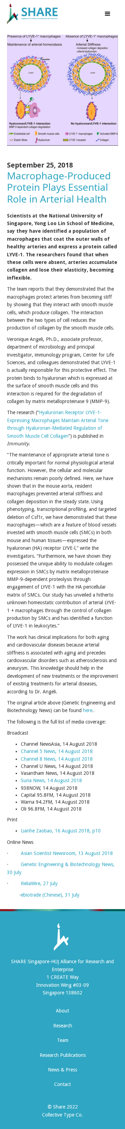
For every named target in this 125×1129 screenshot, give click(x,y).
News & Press (62, 1069)
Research (62, 1025)
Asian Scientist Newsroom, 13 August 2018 (67, 853)
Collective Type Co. (62, 1115)
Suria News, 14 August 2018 (51, 780)
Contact (62, 1084)
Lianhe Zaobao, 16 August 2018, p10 (61, 830)
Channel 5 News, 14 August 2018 (57, 751)
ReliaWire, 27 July (39, 883)
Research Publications (63, 1055)
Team (62, 1040)
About (62, 1010)
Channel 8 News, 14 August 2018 (57, 759)
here (87, 710)
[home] (46, 13)
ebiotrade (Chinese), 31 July (50, 895)
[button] (107, 13)
